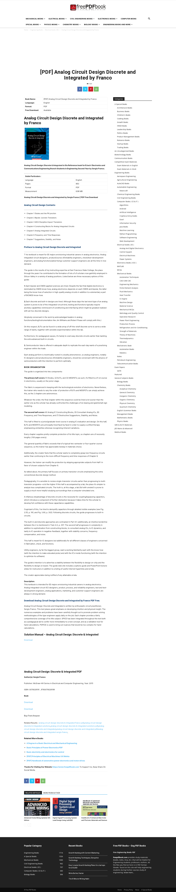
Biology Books (91, 24)
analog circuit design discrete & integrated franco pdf (61, 723)
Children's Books (123, 115)
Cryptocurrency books (128, 216)
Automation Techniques (129, 277)
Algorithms (124, 205)
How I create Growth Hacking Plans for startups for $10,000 (87, 866)
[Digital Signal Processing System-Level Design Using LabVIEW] (66, 807)
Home (26, 30)
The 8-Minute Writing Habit (79, 879)
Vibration (123, 342)
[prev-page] (25, 825)
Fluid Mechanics (126, 291)
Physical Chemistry (127, 403)
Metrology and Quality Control (132, 313)
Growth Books (122, 122)
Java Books (124, 227)
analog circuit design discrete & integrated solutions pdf (74, 726)
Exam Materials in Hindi (126, 169)
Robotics (123, 353)
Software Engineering (128, 237)
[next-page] (29, 825)
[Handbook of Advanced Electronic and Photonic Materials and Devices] (94, 807)
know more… (129, 872)
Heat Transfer (125, 295)
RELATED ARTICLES (33, 793)
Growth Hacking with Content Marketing (84, 853)
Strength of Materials (128, 331)
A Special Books (121, 104)
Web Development (127, 241)
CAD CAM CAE (125, 281)
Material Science (126, 306)
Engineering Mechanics (129, 284)
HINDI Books (122, 126)
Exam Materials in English (127, 165)
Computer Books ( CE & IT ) (127, 201)
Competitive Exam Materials (126, 162)
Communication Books (123, 158)
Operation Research (128, 317)
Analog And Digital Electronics (132, 248)
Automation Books (127, 349)
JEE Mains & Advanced (123, 428)
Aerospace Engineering (126, 176)
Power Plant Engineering (129, 320)
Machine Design (126, 302)
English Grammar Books (126, 410)
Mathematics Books (125, 418)
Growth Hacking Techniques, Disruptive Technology (84, 859)
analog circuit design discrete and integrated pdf (76, 729)
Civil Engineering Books (81, 19)
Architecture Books (124, 108)
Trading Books (122, 147)
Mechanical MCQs (127, 309)
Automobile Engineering (126, 187)
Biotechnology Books (123, 154)
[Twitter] (85, 89)
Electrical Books (57, 19)
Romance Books (123, 140)
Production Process (127, 324)
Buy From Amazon (32, 716)
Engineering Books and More (117, 24)
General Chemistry (127, 392)
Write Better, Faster (76, 873)
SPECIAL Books (32, 24)
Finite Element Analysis (129, 288)
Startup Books (122, 144)
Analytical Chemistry (128, 389)
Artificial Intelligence (128, 212)
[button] (149, 19)
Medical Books (120, 432)
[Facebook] (79, 89)
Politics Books (122, 133)
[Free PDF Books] (88, 8)
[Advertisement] (88, 49)
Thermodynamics (126, 338)
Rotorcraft (124, 191)
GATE (119, 371)
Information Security (128, 223)
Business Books (123, 111)
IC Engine (123, 299)
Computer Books (128, 19)
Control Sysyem (126, 252)
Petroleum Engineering (126, 360)
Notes (119, 356)
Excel (122, 219)
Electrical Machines (127, 255)
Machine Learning (127, 230)
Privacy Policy (128, 890)
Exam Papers (120, 367)
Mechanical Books (34, 19)
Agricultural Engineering (127, 180)
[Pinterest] (90, 89)
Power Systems (126, 259)
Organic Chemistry (127, 399)
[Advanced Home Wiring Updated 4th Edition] (37, 807)
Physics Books (50, 24)
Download (28, 640)
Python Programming (128, 234)
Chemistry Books (71, 24)
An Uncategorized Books (124, 151)
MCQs (119, 270)
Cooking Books (123, 118)
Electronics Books (106, 19)
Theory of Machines (127, 335)
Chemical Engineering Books (128, 194)
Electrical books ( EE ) (52, 30)
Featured (118, 374)
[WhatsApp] (96, 89)
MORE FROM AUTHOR (51, 793)
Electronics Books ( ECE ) (126, 263)
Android (123, 209)
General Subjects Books (124, 378)
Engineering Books (36, 30)
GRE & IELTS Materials (123, 425)
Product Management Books (128, 136)
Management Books (125, 414)
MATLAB (120, 266)
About (137, 890)
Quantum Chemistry (128, 407)
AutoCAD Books (123, 183)
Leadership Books (124, 129)
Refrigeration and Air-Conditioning (133, 327)
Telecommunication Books (127, 363)
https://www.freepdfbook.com (65, 767)
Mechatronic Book (124, 345)
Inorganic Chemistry (128, 396)
